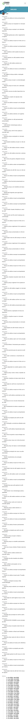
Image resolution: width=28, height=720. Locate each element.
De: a (12, 677)
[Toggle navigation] (25, 3)
